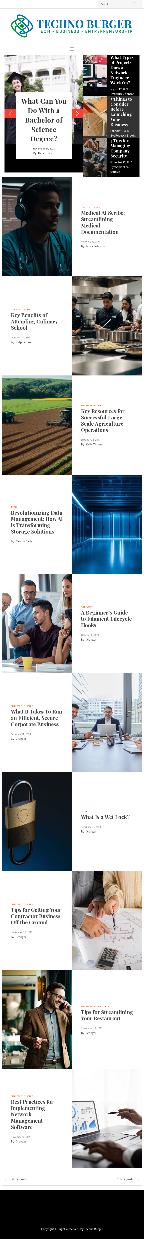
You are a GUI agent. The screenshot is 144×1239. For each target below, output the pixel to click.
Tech (14, 507)
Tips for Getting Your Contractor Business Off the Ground (36, 916)
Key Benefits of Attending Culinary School (34, 321)
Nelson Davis (46, 153)
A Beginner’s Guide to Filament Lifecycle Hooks (106, 618)
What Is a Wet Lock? (105, 816)
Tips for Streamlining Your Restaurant (107, 1015)
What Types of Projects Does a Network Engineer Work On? (122, 69)
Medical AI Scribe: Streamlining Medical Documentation (103, 222)
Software (87, 607)
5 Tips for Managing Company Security (120, 148)
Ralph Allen (23, 342)
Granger (91, 639)
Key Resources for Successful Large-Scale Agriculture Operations (103, 420)
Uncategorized (90, 207)
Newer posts (125, 1179)
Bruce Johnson (124, 94)
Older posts (18, 1179)
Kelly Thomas (95, 444)
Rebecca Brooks (125, 135)
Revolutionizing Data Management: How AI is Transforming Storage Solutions (37, 522)
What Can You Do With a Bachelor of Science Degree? (44, 119)
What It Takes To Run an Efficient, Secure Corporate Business (36, 717)
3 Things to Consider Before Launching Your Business (121, 111)
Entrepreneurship (92, 405)
